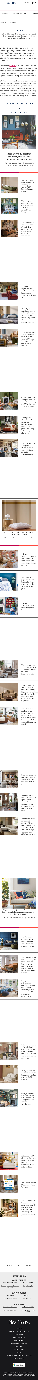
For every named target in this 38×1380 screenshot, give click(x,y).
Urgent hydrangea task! (19, 13)
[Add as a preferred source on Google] (19, 1365)
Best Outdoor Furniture (11, 1298)
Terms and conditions (19, 1343)
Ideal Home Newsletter (28, 1307)
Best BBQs (27, 1295)
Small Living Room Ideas (10, 1282)
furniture (13, 66)
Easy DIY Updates (28, 1282)
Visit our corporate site (25, 1372)
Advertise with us (19, 1337)
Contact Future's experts (19, 1331)
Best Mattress (10, 1295)
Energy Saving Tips (28, 1286)
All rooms (3, 22)
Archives (29, 1265)
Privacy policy (19, 1346)
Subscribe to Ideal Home (10, 1307)
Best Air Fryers (27, 1298)
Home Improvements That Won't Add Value (10, 1286)
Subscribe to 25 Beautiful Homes (28, 1311)
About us (19, 1329)
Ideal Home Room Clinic (10, 1310)
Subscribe (26, 2)
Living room (13, 22)
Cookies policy (19, 1349)
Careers (19, 1352)
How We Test (19, 1340)
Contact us (19, 1334)
